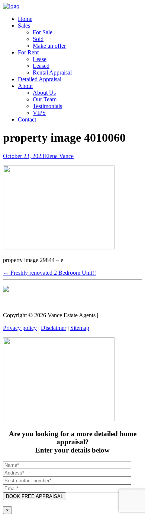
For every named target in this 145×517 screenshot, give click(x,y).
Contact (27, 119)
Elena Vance (59, 156)
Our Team (45, 99)
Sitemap (79, 328)
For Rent (28, 52)
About (25, 86)
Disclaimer (53, 328)
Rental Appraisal (52, 72)
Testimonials (47, 106)
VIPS (39, 113)
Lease (39, 59)
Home (25, 19)
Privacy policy (20, 328)
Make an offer (49, 45)
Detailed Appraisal (39, 79)
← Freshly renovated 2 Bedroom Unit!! (49, 272)
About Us (44, 92)
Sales (24, 25)
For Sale (42, 32)
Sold (38, 39)
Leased (41, 66)
